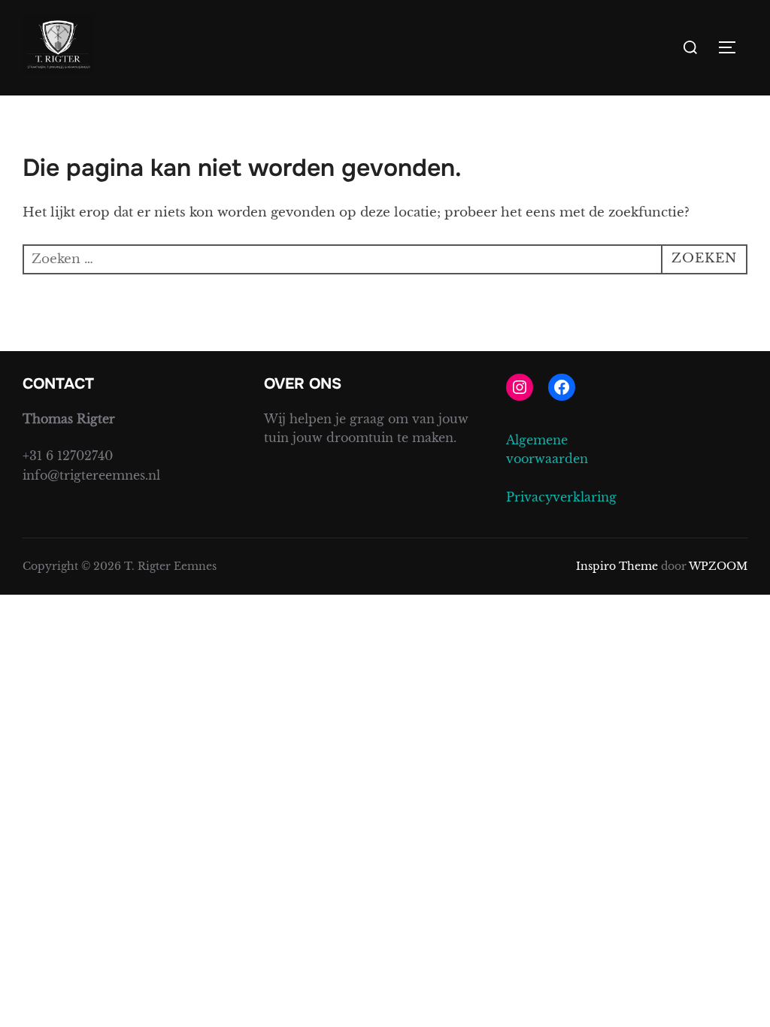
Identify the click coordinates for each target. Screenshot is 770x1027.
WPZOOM (718, 566)
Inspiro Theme (617, 566)
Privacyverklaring (561, 496)
